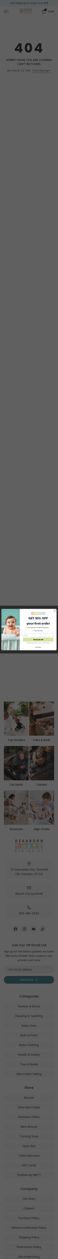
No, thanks (38, 647)
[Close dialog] (54, 610)
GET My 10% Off (38, 640)
